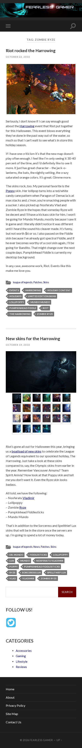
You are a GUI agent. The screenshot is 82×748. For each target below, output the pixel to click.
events (14, 290)
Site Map (12, 714)
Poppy (10, 191)
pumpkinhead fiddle (22, 308)
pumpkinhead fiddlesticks (42, 566)
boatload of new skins (26, 451)
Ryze (22, 507)
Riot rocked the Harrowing (31, 50)
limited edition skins (42, 296)
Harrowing (27, 126)
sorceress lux (31, 572)
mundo (25, 560)
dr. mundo (16, 554)
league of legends (22, 282)
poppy (13, 566)
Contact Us (13, 722)
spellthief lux (56, 572)
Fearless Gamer (41, 740)
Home (10, 689)
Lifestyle (21, 661)
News (36, 546)
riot (46, 308)
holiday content (59, 290)
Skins (46, 282)
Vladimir (28, 498)
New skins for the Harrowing (33, 338)
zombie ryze (45, 313)
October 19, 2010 (18, 344)
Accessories (24, 650)
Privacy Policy (15, 705)
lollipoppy (16, 302)
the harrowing (19, 313)
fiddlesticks (38, 554)
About (10, 697)
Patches (37, 282)
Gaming (21, 656)
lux (11, 560)
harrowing (33, 290)
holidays (15, 296)
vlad (12, 578)
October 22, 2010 (18, 56)
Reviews (21, 667)
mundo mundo (40, 302)
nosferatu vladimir (49, 560)
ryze (12, 572)
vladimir (28, 578)
